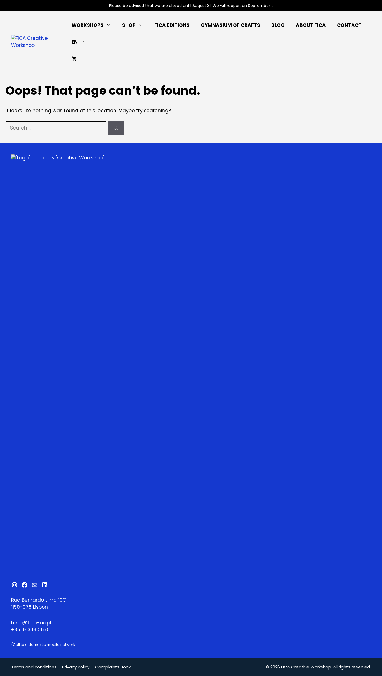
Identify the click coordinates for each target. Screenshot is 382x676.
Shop (129, 25)
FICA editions (172, 25)
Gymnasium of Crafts (230, 25)
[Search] (116, 128)
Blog (278, 25)
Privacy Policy (75, 667)
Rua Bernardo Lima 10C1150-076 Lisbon (38, 604)
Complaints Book (113, 667)
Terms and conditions (33, 667)
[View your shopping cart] (74, 58)
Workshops (87, 25)
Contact (349, 25)
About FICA (311, 25)
